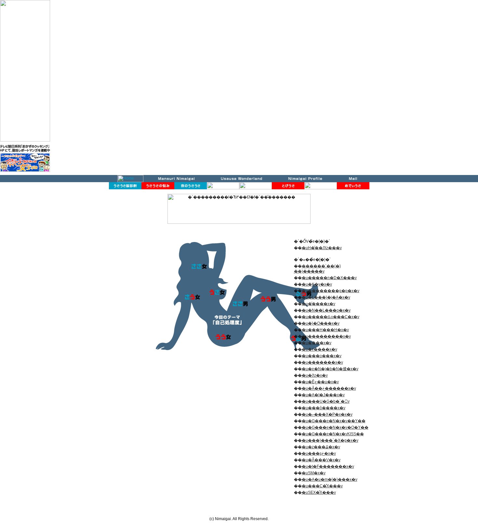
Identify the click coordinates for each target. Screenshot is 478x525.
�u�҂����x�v (319, 349)
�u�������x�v (322, 362)
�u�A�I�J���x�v (323, 395)
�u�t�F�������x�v (328, 466)
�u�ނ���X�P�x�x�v (327, 414)
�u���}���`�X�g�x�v (330, 440)
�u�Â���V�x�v (321, 460)
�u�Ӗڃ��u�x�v (320, 382)
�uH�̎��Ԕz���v (322, 248)
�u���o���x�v (321, 356)
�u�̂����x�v (318, 304)
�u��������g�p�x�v (330, 291)
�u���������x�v (326, 336)
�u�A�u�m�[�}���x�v (329, 479)
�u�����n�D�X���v (329, 278)
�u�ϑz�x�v (315, 375)
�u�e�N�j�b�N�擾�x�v (330, 369)
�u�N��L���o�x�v (326, 310)
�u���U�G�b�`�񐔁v (326, 401)
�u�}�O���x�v (320, 323)
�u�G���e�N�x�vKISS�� (333, 434)
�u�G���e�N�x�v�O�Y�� (335, 427)
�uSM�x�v (313, 473)
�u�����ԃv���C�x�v (330, 317)
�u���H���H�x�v (325, 330)
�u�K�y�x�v (317, 284)
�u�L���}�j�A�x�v (326, 297)
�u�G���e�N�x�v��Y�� (333, 421)
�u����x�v (316, 343)
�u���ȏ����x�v (323, 408)
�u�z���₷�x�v (321, 447)
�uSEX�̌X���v (319, 492)
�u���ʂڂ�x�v (319, 453)
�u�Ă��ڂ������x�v (329, 388)
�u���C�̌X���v (322, 486)
